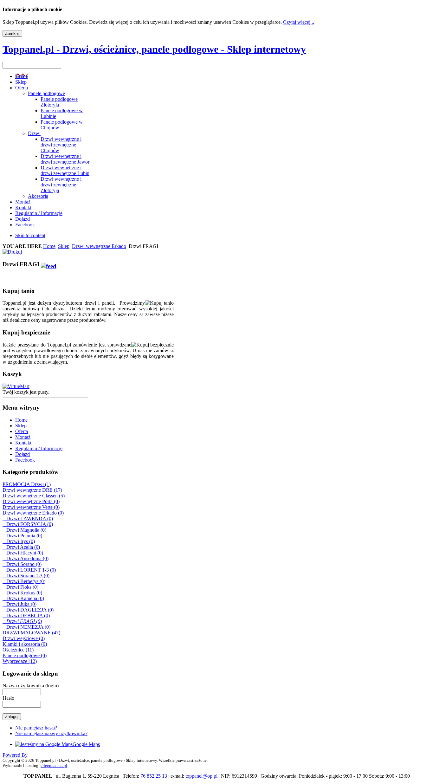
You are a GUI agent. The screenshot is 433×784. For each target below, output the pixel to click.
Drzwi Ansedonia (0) (25, 558)
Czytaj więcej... (298, 22)
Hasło (8, 698)
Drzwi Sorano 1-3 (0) (26, 575)
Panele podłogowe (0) (25, 655)
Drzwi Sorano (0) (22, 564)
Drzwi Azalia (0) (21, 547)
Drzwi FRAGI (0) (22, 621)
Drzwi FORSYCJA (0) (28, 524)
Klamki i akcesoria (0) (25, 644)
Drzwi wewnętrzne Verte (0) (31, 507)
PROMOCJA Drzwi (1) (27, 484)
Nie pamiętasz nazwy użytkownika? (51, 733)
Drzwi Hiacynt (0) (23, 552)
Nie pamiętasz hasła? (36, 727)
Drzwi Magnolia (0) (24, 530)
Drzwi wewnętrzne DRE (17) (32, 490)
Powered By (15, 755)
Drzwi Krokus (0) (22, 592)
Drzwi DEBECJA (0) (26, 615)
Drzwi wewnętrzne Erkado (99, 246)
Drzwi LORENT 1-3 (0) (29, 570)
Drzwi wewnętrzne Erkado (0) (33, 512)
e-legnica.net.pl (54, 765)
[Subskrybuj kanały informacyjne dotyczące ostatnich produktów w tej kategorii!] (48, 264)
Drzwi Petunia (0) (22, 535)
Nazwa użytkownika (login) (31, 685)
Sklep (63, 246)
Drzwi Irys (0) (19, 541)
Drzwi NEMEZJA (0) (26, 627)
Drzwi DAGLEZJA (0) (28, 609)
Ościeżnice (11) (18, 649)
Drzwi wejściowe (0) (24, 638)
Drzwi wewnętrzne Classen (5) (34, 495)
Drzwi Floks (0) (20, 587)
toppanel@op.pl (201, 776)
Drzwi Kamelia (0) (23, 598)
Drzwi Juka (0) (19, 604)
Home (49, 246)
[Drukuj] (12, 250)
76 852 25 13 (153, 776)
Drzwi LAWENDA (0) (28, 518)
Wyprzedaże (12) (20, 661)
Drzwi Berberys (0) (24, 581)
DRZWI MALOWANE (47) (31, 632)
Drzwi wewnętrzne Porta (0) (31, 501)
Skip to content (30, 235)
